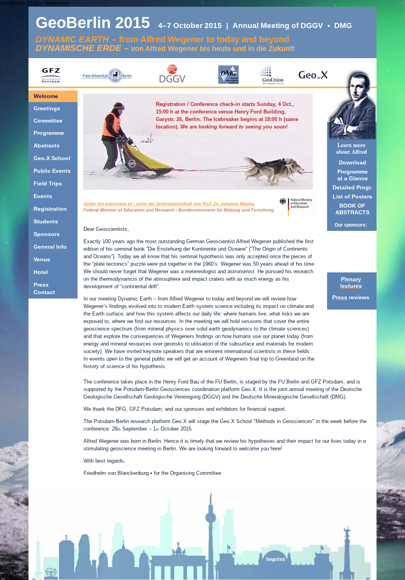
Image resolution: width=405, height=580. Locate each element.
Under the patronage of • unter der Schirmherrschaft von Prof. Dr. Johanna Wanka (168, 203)
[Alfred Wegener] (352, 117)
